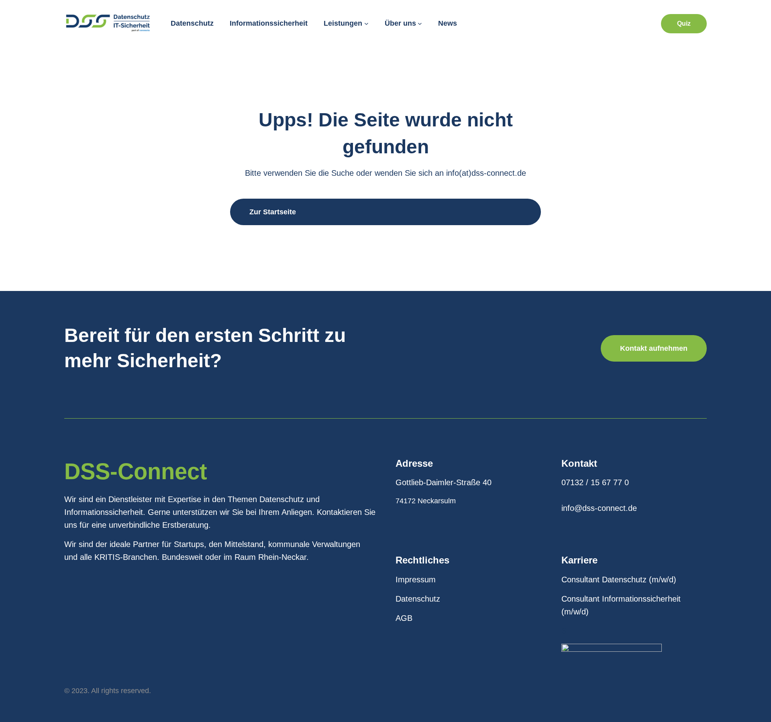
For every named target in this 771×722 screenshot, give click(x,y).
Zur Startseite (272, 212)
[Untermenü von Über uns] (420, 23)
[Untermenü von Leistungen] (366, 23)
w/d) (668, 579)
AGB (404, 618)
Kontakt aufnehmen (653, 348)
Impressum (416, 579)
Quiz (684, 23)
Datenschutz (418, 598)
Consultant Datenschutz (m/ (611, 579)
